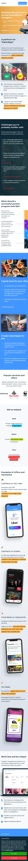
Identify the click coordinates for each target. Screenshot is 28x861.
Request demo (22, 3)
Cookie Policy (9, 850)
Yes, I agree (14, 853)
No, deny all (14, 858)
